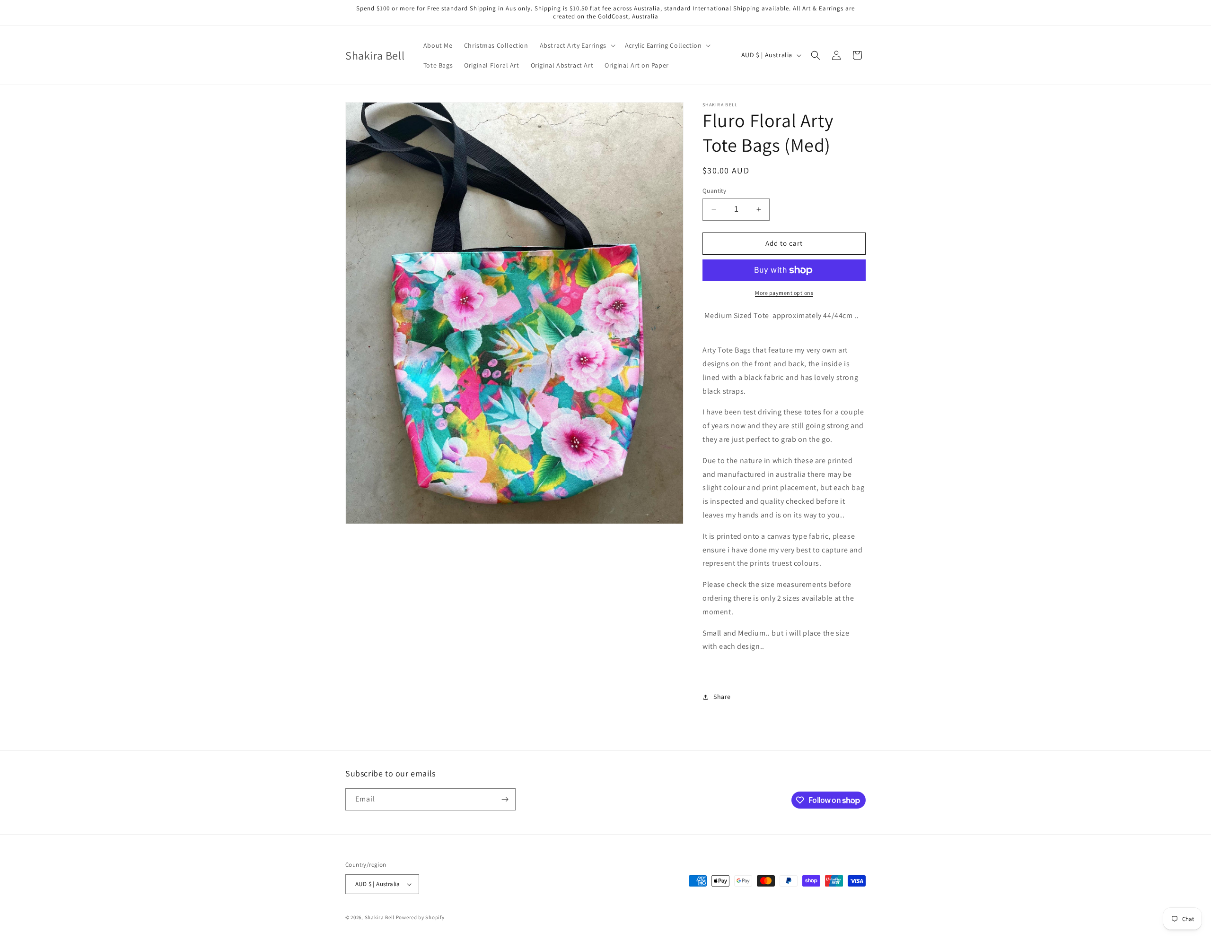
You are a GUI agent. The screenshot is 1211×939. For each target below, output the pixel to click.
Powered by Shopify (420, 917)
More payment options (784, 292)
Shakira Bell (380, 917)
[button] (576, 45)
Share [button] (722, 696)
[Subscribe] (504, 799)
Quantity (714, 191)
